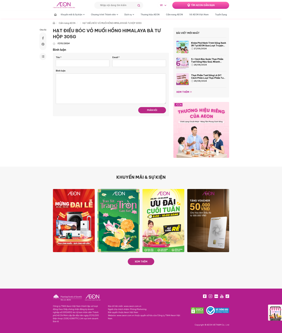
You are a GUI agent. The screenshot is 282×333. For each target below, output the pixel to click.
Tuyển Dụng (221, 14)
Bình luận (61, 70)
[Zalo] (216, 296)
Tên (58, 57)
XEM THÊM (141, 261)
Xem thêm (182, 91)
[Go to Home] (54, 23)
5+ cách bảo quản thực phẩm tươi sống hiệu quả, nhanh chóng (207, 62)
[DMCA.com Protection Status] (197, 310)
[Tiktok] (227, 296)
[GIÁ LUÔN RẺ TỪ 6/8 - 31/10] (163, 220)
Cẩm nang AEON (174, 14)
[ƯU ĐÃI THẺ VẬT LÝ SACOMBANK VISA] (208, 220)
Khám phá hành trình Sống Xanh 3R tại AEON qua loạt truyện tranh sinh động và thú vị (208, 46)
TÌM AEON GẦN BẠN (203, 5)
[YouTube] (221, 296)
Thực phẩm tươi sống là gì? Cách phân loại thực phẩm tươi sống (208, 78)
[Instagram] (210, 296)
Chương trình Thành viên (103, 14)
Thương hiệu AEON (150, 14)
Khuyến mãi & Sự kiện (71, 14)
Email (116, 57)
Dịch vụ (128, 14)
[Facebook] (205, 296)
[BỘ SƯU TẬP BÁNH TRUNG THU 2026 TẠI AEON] (119, 220)
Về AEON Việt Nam (199, 14)
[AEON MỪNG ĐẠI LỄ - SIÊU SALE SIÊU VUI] (74, 220)
